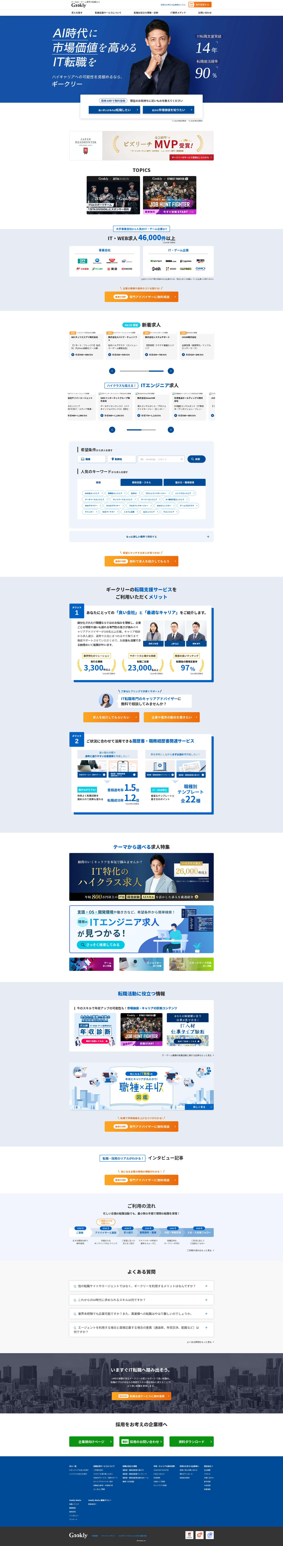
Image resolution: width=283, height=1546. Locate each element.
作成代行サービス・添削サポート (105, 1477)
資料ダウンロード (192, 1441)
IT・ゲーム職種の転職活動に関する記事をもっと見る (187, 1055)
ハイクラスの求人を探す (78, 1474)
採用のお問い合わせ (140, 1441)
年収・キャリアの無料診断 (164, 1466)
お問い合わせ (205, 12)
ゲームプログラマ (187, 505)
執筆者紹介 (92, 1504)
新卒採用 (207, 1481)
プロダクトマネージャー (138, 505)
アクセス (207, 1474)
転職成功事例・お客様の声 (103, 1485)
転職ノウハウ (74, 1504)
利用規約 (95, 1536)
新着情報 (207, 1489)
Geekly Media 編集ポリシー (99, 1500)
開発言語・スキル (141, 482)
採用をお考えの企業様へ (189, 1466)
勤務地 (118, 459)
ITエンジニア (168, 511)
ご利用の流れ (98, 1470)
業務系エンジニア (115, 493)
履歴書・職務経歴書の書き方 (133, 1470)
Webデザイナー (91, 505)
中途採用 (207, 1485)
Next (171, 371)
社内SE (134, 493)
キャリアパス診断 (160, 1485)
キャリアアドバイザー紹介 (103, 1481)
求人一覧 (72, 1466)
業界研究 (72, 1511)
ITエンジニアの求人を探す (79, 1470)
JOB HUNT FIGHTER (161, 1470)
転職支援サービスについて (108, 12)
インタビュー (74, 1515)
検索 (197, 459)
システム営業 (129, 511)
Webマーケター (108, 511)
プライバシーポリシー (108, 1536)
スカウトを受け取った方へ (103, 1474)
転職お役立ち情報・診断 (146, 12)
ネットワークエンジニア (122, 499)
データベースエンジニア (94, 499)
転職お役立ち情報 (130, 1466)
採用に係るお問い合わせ (189, 1470)
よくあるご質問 (99, 1489)
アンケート (73, 1519)
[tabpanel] (86, 345)
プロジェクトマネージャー (155, 493)
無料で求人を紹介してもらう (142, 561)
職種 (87, 459)
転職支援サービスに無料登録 (147, 1396)
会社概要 (207, 1470)
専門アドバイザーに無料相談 (142, 297)
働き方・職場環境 (184, 482)
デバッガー (89, 511)
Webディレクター (164, 505)
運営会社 (207, 1466)
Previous (112, 371)
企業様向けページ (91, 1441)
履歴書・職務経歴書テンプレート (135, 1474)
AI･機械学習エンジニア (175, 499)
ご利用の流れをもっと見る (199, 1250)
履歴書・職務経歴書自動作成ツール (136, 1477)
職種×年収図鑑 (128, 1481)
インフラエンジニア (183, 493)
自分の (168, 110)
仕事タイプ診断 (159, 1481)
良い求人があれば (114, 110)
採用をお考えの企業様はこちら (173, 4)
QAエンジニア (149, 511)
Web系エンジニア (92, 493)
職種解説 (72, 1508)
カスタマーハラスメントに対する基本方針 (133, 1536)
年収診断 (157, 1477)
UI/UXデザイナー (113, 505)
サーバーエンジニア (149, 499)
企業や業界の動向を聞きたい (172, 717)
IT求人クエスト (159, 1474)
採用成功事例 (184, 1477)
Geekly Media (75, 1500)
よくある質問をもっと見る (199, 1341)
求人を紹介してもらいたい (111, 717)
